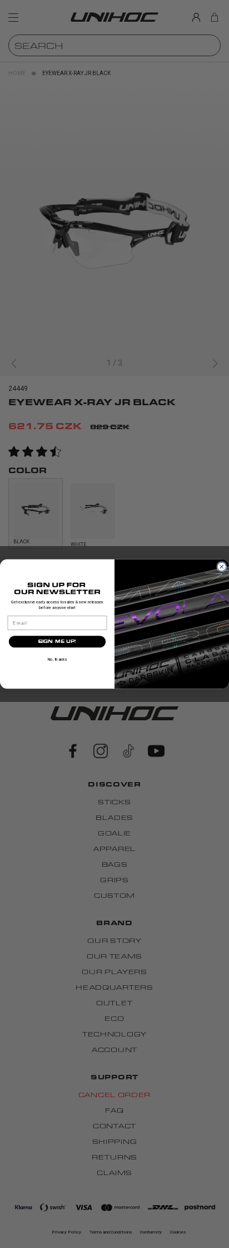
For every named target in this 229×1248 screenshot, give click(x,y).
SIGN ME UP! (57, 641)
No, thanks (57, 659)
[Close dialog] (221, 566)
